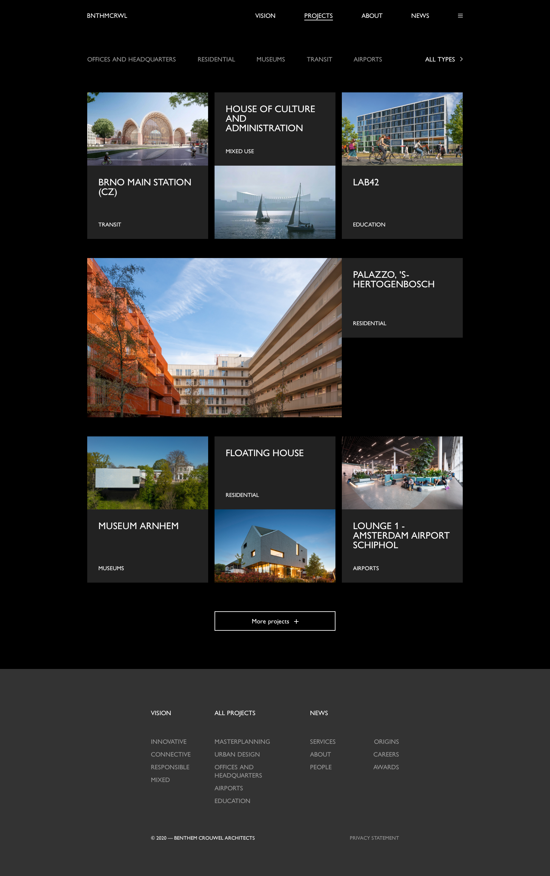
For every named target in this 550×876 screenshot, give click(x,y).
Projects (318, 15)
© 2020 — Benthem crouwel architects (203, 837)
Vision (265, 15)
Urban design (237, 753)
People (321, 766)
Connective (171, 753)
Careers (386, 753)
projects (235, 712)
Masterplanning (242, 741)
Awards (386, 766)
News (420, 15)
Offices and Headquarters (238, 770)
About (372, 15)
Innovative (169, 741)
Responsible (170, 766)
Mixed (160, 779)
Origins (386, 741)
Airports (229, 787)
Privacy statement (374, 837)
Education (232, 800)
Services (323, 741)
